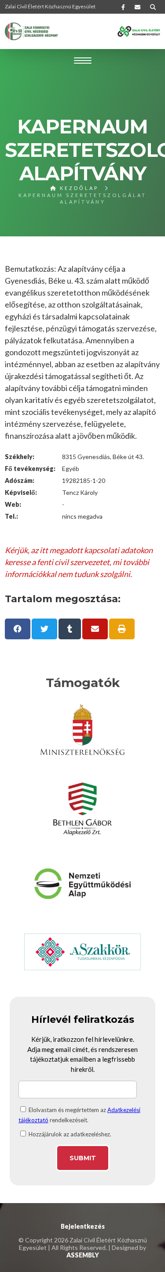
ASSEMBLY (82, 1255)
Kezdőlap (78, 188)
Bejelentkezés (83, 1226)
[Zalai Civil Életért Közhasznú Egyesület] (31, 31)
